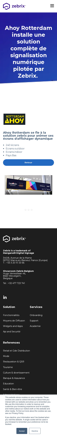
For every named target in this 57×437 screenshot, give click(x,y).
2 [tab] (28, 210)
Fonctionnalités (11, 315)
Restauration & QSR (13, 361)
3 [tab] (31, 210)
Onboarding (36, 315)
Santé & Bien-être (12, 389)
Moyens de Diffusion (14, 320)
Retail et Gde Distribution (16, 350)
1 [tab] (25, 210)
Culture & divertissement (16, 372)
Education (8, 383)
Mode (6, 356)
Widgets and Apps (13, 326)
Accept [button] (22, 431)
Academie (35, 326)
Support (34, 320)
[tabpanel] (28, 185)
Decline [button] (35, 431)
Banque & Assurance (14, 378)
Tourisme (8, 367)
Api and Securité (11, 331)
